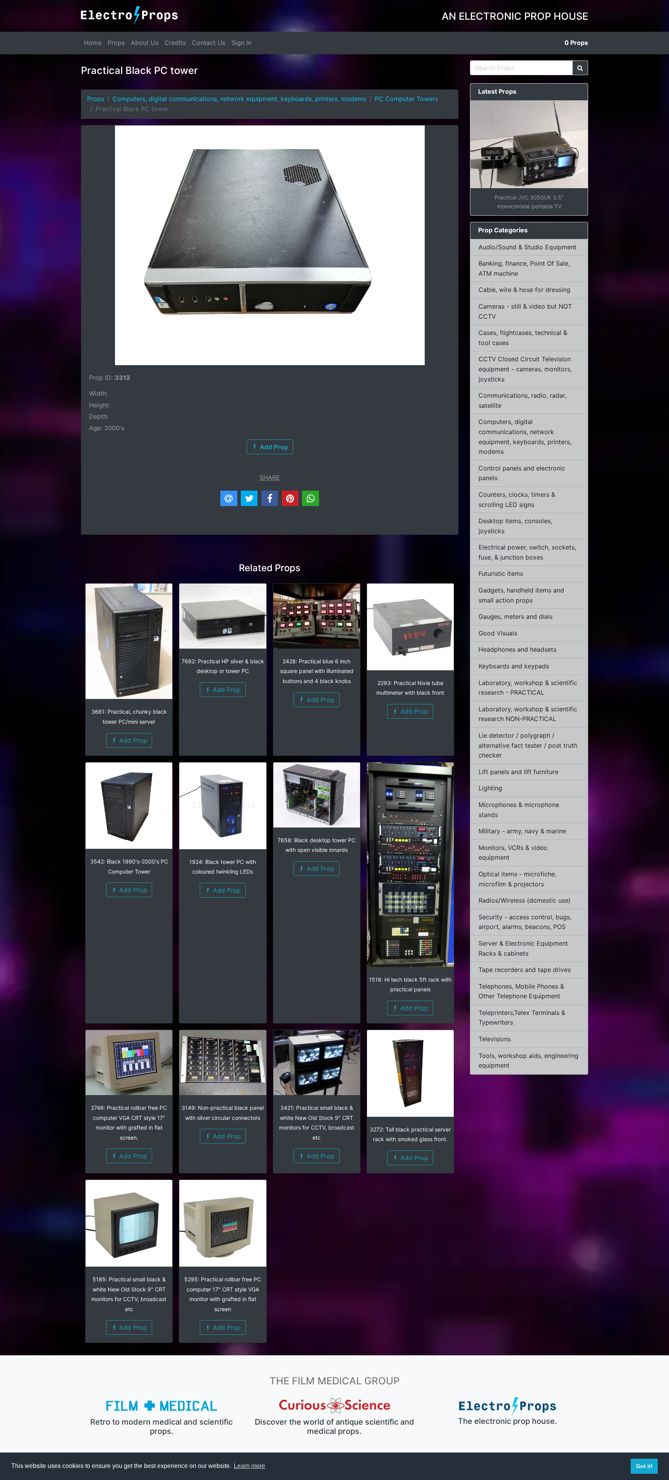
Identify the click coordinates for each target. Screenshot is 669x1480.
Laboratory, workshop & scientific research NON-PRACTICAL (528, 714)
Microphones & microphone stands (519, 810)
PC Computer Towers (406, 99)
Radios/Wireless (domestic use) (525, 900)
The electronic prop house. (507, 1421)
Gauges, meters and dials (515, 616)
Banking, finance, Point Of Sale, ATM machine (524, 268)
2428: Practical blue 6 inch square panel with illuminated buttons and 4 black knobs (316, 671)
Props (116, 42)
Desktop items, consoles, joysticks (515, 526)
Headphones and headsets (517, 649)
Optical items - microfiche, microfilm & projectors (517, 879)
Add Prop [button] (132, 740)
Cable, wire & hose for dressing (524, 290)
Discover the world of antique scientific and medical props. (334, 1426)
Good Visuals (498, 633)
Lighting (490, 788)
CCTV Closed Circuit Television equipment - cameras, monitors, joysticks (525, 369)
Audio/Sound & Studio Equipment (527, 247)
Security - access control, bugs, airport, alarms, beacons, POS (525, 922)
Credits (175, 42)
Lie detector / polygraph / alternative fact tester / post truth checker (528, 745)
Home (92, 42)
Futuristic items (501, 573)
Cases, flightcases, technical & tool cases (523, 338)
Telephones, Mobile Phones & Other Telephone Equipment (521, 991)
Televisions (495, 1039)
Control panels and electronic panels (522, 473)
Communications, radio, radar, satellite (522, 400)
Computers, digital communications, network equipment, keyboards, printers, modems (239, 99)
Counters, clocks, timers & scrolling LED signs (517, 499)
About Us (144, 42)
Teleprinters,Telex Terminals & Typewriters (522, 1018)
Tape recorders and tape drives (525, 970)
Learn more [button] (249, 1466)
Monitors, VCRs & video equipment (513, 853)
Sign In (241, 42)
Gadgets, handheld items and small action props (521, 595)
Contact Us (208, 42)
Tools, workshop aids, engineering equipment (528, 1061)
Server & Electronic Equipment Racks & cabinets (523, 948)
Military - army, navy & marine (522, 831)
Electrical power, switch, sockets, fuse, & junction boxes (527, 552)
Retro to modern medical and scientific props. (161, 1426)
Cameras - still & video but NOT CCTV (525, 311)
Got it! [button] (644, 1466)
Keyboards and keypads (514, 666)
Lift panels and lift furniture (518, 772)
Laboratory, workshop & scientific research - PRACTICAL (528, 688)
